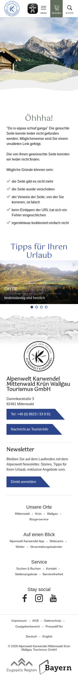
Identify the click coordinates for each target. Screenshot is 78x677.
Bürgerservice (39, 519)
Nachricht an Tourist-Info (29, 429)
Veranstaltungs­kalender (46, 546)
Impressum (19, 620)
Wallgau (52, 513)
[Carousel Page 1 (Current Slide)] (32, 307)
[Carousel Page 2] (36, 307)
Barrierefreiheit (53, 574)
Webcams (56, 541)
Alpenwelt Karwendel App (27, 541)
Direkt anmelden (23, 482)
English (47, 636)
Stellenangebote (26, 574)
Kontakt (51, 568)
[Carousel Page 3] (41, 307)
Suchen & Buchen (28, 568)
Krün (38, 513)
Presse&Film (54, 626)
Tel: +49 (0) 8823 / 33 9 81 (31, 414)
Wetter (20, 546)
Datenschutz (52, 620)
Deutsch (31, 636)
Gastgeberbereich (27, 626)
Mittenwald (22, 513)
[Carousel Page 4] (46, 307)
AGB (35, 620)
